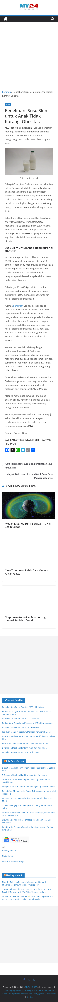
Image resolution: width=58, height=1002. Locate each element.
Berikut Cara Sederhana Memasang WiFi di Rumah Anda (27, 723)
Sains (8, 104)
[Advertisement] (29, 52)
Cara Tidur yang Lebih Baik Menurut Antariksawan (27, 572)
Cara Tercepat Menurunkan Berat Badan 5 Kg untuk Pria (28, 465)
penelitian (18, 305)
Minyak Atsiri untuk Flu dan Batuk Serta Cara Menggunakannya (30, 476)
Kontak (30, 997)
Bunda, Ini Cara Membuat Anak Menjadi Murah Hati (25, 743)
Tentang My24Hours (13, 990)
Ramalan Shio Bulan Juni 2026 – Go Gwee (20, 727)
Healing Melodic (9, 850)
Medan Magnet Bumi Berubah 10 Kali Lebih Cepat (28, 525)
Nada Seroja (7, 856)
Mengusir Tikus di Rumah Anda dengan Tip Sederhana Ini (28, 786)
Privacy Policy (31, 990)
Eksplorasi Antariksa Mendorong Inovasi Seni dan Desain (25, 618)
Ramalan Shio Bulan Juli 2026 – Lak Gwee (20, 718)
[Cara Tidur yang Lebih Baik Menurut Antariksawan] (28, 540)
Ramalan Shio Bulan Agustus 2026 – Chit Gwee (23, 707)
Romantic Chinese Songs (13, 861)
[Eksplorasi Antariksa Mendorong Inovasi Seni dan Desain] (28, 587)
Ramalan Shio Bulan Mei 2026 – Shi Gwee (21, 752)
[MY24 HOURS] (5, 19)
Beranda (6, 91)
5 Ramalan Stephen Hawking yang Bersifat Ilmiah (24, 748)
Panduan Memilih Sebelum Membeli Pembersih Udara (27, 732)
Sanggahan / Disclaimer (45, 993)
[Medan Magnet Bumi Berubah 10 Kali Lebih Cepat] (28, 493)
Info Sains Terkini (15, 761)
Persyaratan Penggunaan (20, 993)
